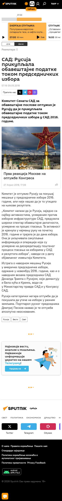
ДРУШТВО (50, 417)
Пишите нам (40, 446)
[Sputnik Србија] (10, 4)
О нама (5, 446)
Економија (33, 417)
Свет (24, 319)
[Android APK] (11, 472)
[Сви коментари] (5, 496)
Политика (16, 417)
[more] (56, 184)
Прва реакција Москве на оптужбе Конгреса (25, 175)
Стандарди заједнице (13, 450)
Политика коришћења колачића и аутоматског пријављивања (20, 457)
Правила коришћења (22, 446)
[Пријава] (38, 3)
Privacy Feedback (36, 462)
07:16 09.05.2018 (11, 85)
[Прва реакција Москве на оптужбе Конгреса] (31, 148)
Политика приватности (14, 462)
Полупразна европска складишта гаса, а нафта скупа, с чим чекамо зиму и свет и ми (26, 32)
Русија (6, 319)
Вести (15, 319)
